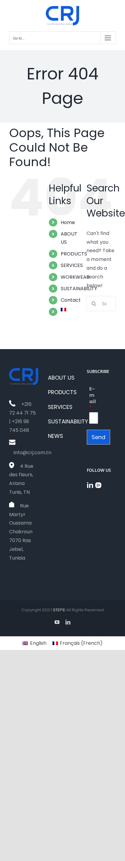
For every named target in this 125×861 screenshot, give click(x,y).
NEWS (55, 436)
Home (68, 222)
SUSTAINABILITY (79, 288)
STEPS (59, 610)
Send (98, 437)
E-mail (92, 398)
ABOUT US (61, 377)
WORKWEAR (75, 277)
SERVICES (72, 265)
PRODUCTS (74, 253)
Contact (71, 300)
